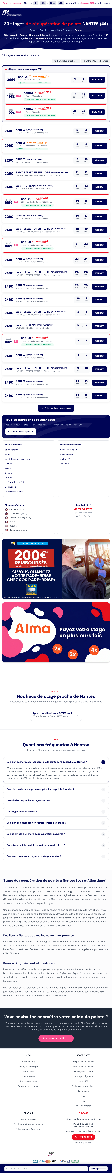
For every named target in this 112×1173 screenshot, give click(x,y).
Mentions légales (28, 1119)
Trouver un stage (28, 1062)
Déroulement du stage (28, 1086)
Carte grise (83, 1091)
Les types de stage (28, 1067)
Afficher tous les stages (58, 408)
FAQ (83, 1101)
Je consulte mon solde (54, 1038)
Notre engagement (29, 1081)
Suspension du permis (83, 1062)
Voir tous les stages (19, 432)
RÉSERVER (97, 80)
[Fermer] (109, 3)
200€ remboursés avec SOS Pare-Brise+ (35, 83)
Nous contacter (83, 1106)
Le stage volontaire (83, 1071)
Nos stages (28, 1071)
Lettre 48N (83, 1081)
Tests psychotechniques (83, 1086)
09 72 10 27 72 (83, 509)
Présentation (28, 1076)
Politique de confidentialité (28, 1129)
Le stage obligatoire (83, 1076)
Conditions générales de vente (28, 1124)
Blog (83, 1096)
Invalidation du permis (83, 1067)
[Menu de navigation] (108, 13)
